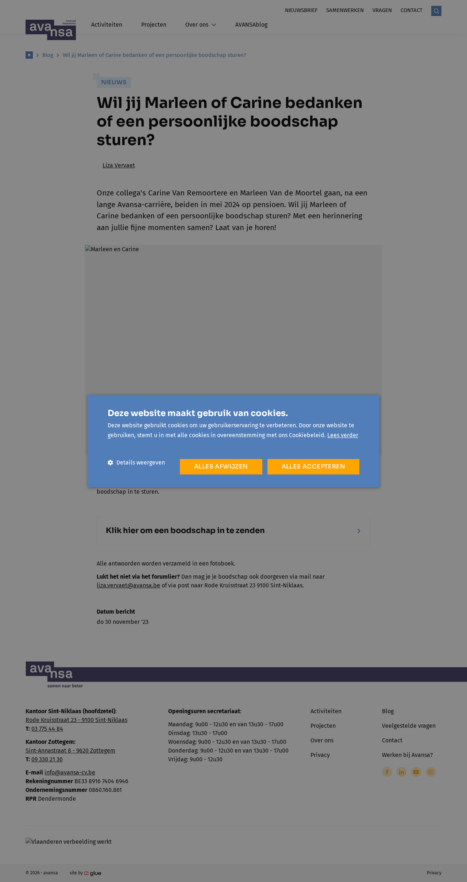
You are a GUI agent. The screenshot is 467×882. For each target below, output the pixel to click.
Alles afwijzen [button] (221, 466)
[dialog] (233, 441)
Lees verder (342, 435)
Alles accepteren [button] (313, 466)
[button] (136, 462)
